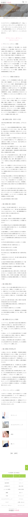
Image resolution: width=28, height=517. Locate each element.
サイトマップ (21, 505)
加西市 (15, 453)
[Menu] (25, 1)
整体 (12, 453)
